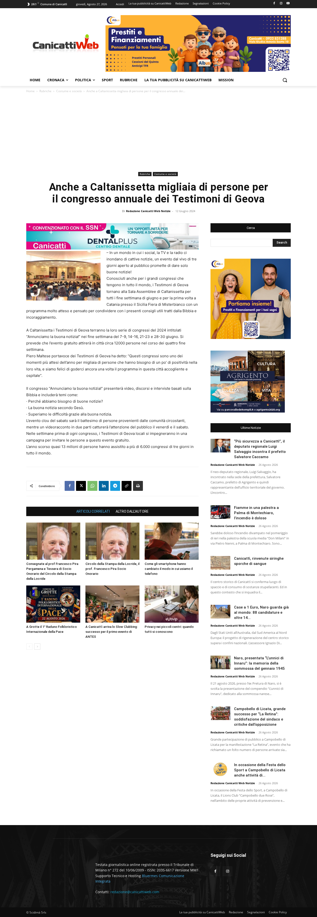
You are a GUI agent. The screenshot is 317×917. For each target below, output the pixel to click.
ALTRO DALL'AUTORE (132, 511)
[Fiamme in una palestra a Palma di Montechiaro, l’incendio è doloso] (220, 512)
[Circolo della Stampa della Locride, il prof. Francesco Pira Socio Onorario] (112, 541)
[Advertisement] (158, 133)
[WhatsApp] (92, 486)
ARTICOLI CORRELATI (93, 511)
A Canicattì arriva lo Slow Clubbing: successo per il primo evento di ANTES (111, 632)
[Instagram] (281, 3)
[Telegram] (115, 486)
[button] (285, 80)
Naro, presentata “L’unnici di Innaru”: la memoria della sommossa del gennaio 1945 (259, 663)
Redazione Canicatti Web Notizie (148, 211)
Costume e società (69, 91)
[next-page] (37, 646)
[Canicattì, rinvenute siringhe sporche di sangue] (220, 563)
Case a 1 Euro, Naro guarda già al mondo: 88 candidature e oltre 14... (261, 612)
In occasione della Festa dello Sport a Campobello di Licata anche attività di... (260, 770)
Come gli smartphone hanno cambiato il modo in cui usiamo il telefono (169, 569)
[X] (81, 486)
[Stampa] (138, 486)
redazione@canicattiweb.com (134, 891)
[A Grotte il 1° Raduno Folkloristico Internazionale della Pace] (53, 604)
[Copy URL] (127, 486)
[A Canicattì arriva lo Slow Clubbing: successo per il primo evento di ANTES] (112, 604)
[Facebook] (274, 3)
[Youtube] (288, 3)
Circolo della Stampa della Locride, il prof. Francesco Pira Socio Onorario (112, 569)
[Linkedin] (104, 486)
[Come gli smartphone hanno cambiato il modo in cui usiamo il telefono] (172, 541)
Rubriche (45, 91)
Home (30, 91)
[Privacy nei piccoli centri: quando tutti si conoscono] (172, 604)
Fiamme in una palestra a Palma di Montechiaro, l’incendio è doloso (256, 512)
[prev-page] (29, 646)
